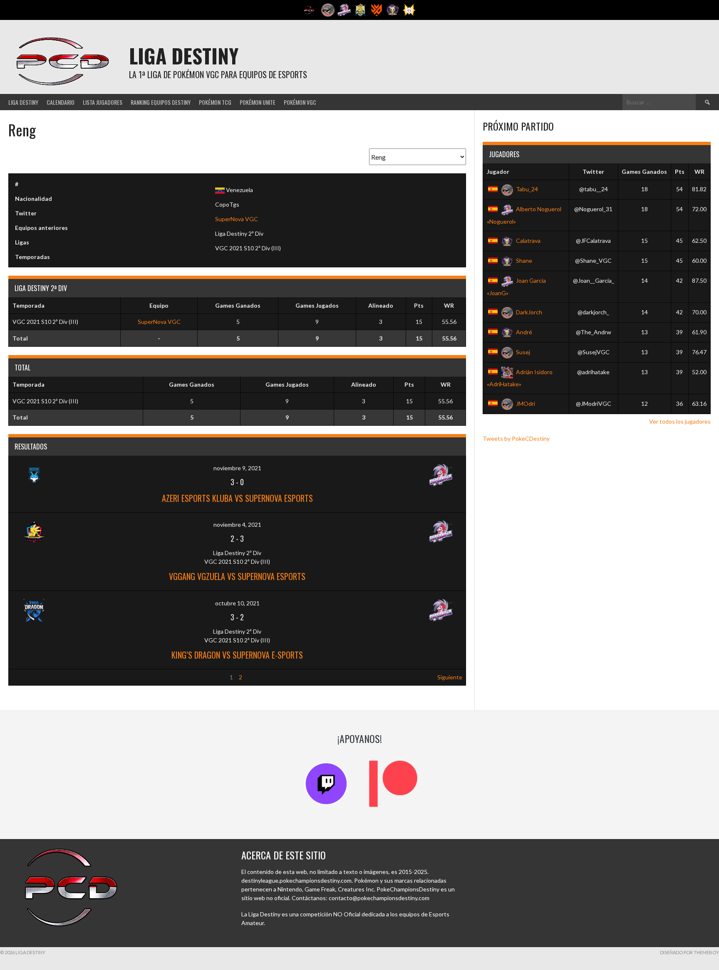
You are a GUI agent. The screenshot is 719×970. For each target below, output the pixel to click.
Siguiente (449, 677)
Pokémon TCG (215, 102)
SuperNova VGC (236, 218)
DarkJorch (529, 312)
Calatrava (528, 240)
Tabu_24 (527, 189)
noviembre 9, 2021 (237, 467)
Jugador (498, 171)
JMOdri (525, 403)
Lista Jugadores (102, 102)
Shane (524, 260)
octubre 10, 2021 (237, 603)
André (524, 332)
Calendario (60, 102)
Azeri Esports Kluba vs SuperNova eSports (237, 498)
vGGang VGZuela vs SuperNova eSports (237, 576)
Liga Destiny (183, 55)
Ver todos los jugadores (680, 421)
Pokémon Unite (257, 102)
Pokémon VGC (300, 102)
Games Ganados (644, 171)
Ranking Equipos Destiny (161, 102)
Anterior (23, 677)
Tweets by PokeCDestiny (516, 438)
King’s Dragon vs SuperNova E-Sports (237, 655)
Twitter (593, 171)
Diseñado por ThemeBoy (689, 952)
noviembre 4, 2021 (237, 524)
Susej (523, 351)
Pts (679, 171)
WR (699, 171)
